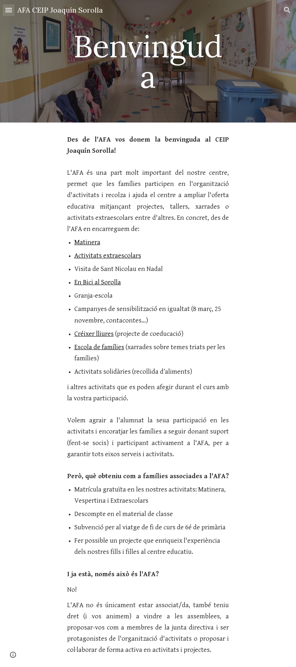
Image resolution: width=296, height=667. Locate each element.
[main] (148, 61)
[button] (8, 10)
